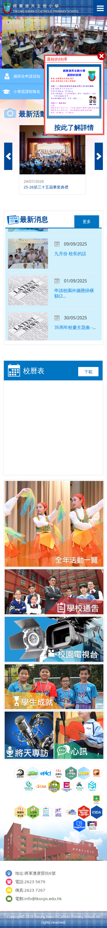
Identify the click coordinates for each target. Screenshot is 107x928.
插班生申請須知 (26, 76)
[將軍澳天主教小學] (41, 12)
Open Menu (100, 8)
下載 (88, 371)
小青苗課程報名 (26, 91)
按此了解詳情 (74, 127)
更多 (87, 221)
